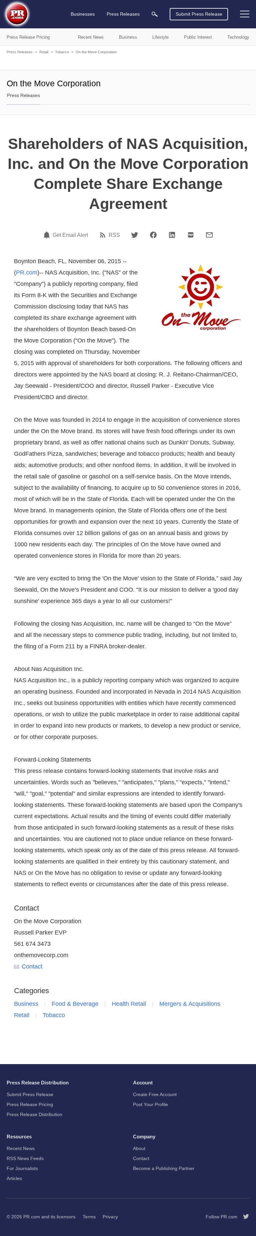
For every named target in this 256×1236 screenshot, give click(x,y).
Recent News (21, 1148)
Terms (89, 1216)
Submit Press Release (199, 14)
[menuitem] (155, 14)
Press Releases (20, 52)
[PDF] (191, 235)
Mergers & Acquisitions (189, 1003)
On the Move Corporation (96, 52)
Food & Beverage (75, 1003)
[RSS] (104, 235)
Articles (14, 1178)
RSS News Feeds (25, 1158)
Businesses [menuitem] (83, 14)
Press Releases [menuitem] (123, 14)
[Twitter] (135, 235)
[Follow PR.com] (243, 1216)
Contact (32, 966)
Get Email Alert (70, 235)
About (139, 1148)
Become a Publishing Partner (163, 1168)
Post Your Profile (150, 1104)
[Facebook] (153, 235)
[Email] (209, 235)
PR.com (26, 272)
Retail (43, 52)
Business (26, 1003)
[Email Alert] (48, 235)
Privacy (110, 1216)
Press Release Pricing (30, 1104)
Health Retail (129, 1003)
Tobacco (62, 52)
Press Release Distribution (34, 1114)
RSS (114, 235)
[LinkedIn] (172, 235)
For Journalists (22, 1168)
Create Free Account (155, 1094)
